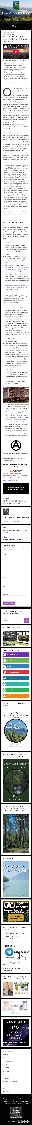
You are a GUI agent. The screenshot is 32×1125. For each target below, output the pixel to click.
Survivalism (6, 1085)
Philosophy (6, 1071)
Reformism (22, 496)
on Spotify (10, 690)
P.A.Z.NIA (5, 1064)
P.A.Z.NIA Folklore (8, 1068)
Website (5, 594)
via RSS (9, 695)
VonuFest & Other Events (10, 968)
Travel (4, 1088)
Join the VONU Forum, (20, 256)
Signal (7, 411)
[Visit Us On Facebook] (21, 1121)
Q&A (4, 1074)
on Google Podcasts (13, 672)
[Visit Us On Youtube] (24, 1121)
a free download (21, 267)
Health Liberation (8, 1061)
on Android (10, 660)
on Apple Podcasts (12, 654)
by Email (9, 666)
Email (5, 586)
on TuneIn (10, 684)
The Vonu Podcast (16, 13)
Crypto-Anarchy (14, 496)
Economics (6, 1054)
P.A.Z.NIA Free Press (9, 933)
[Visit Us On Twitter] (18, 1121)
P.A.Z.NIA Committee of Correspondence (15, 937)
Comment (6, 554)
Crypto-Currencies (16, 501)
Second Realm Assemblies (10, 1081)
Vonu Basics (6, 498)
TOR (19, 413)
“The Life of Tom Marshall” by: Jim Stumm (15, 214)
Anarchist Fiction (13, 500)
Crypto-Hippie (15, 415)
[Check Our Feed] (27, 1121)
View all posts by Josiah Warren (12, 521)
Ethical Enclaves (7, 1058)
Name (5, 578)
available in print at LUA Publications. (16, 269)
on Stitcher (10, 678)
